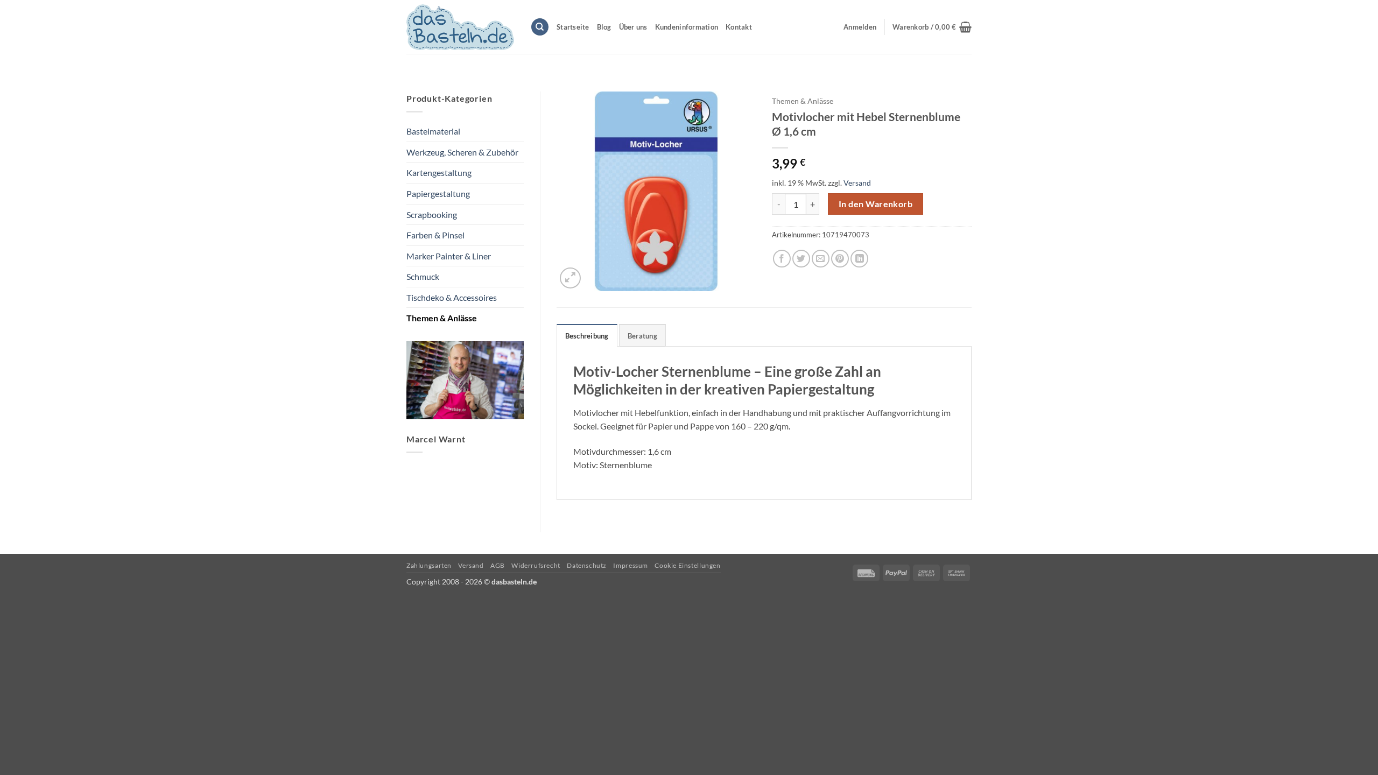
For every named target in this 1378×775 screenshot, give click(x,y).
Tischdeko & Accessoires (451, 297)
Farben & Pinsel (435, 235)
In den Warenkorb (875, 204)
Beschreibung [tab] (587, 336)
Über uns (633, 27)
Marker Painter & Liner (448, 256)
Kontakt (739, 27)
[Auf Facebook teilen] (782, 258)
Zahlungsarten (429, 565)
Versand (857, 182)
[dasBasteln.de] (460, 27)
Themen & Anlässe (441, 318)
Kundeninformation (686, 27)
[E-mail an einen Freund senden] (820, 258)
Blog (604, 27)
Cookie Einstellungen (687, 565)
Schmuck (422, 276)
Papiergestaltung (438, 193)
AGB (497, 565)
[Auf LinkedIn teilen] (859, 258)
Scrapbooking (431, 214)
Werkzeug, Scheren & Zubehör (462, 152)
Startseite (573, 27)
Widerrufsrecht (535, 565)
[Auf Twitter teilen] (801, 258)
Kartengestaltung (439, 172)
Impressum (630, 565)
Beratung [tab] (642, 336)
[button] (932, 27)
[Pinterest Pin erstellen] (840, 258)
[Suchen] (540, 27)
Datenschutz (587, 565)
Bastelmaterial (433, 131)
